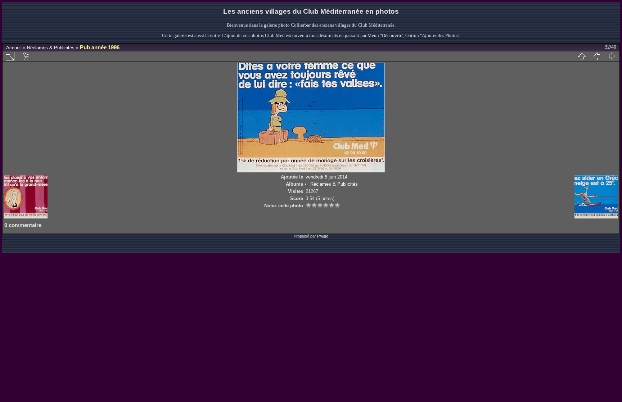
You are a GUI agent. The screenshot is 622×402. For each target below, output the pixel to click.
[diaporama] (26, 56)
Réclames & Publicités (51, 47)
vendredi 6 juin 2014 (326, 177)
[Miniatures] (581, 56)
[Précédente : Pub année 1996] (596, 56)
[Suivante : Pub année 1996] (611, 56)
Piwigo (322, 236)
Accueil (14, 47)
